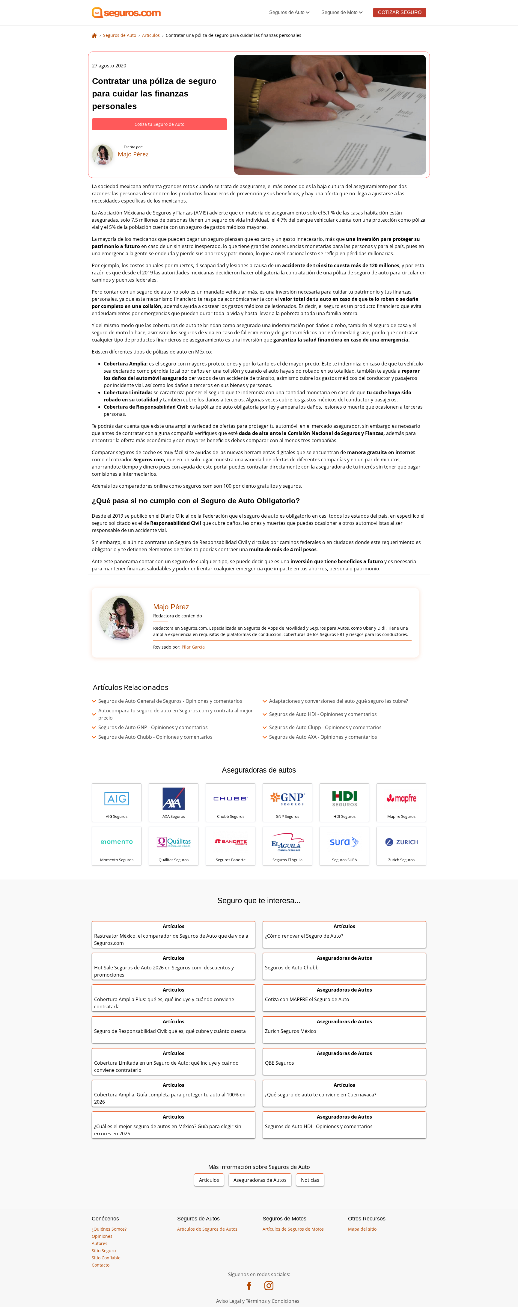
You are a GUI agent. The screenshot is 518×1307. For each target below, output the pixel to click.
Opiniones (102, 1236)
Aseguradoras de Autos (260, 1180)
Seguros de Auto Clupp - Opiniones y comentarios (325, 727)
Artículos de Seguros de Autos (207, 1229)
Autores (99, 1243)
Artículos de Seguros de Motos (293, 1229)
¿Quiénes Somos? (109, 1229)
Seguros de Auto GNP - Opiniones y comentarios (153, 727)
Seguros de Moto (339, 12)
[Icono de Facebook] (249, 1286)
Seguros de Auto (287, 12)
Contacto (100, 1265)
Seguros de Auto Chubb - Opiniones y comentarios (155, 737)
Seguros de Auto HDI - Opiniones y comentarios (323, 714)
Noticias (310, 1180)
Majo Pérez (171, 607)
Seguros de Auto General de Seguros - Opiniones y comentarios (170, 701)
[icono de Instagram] (268, 1286)
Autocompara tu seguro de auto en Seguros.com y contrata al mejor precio (175, 714)
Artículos (209, 1180)
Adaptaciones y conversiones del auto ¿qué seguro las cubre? (338, 701)
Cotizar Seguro (399, 12)
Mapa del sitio (362, 1229)
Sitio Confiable (106, 1258)
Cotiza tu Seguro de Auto (159, 124)
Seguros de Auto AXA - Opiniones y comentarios (323, 737)
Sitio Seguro (104, 1250)
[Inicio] (94, 35)
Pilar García (193, 647)
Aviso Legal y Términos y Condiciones (257, 1301)
